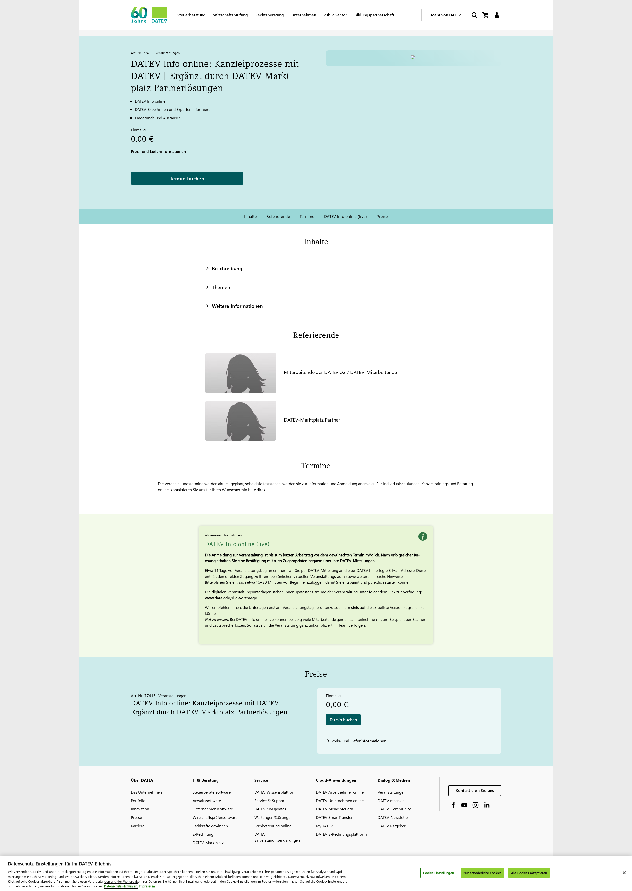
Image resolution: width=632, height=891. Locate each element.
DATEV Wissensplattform (275, 792)
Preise (382, 216)
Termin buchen (187, 178)
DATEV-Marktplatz (208, 842)
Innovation (140, 808)
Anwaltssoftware (207, 800)
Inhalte (250, 216)
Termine (307, 216)
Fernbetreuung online (272, 825)
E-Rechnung (203, 834)
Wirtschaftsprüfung (230, 14)
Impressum (147, 886)
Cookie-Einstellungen (438, 873)
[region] (316, 873)
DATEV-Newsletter (393, 817)
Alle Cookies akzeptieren (529, 873)
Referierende (278, 216)
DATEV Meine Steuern (334, 808)
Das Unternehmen (146, 792)
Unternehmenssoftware (213, 808)
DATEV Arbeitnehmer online (340, 792)
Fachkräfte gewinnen (210, 825)
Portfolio (138, 800)
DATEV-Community (394, 808)
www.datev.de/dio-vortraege (231, 597)
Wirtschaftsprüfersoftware (215, 817)
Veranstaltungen (392, 792)
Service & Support (270, 800)
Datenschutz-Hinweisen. (121, 886)
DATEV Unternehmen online (340, 800)
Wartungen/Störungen (273, 817)
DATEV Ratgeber (392, 825)
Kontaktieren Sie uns (475, 790)
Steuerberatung (191, 14)
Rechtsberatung (269, 14)
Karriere (137, 825)
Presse (136, 817)
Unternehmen (303, 14)
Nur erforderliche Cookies (482, 873)
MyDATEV (324, 825)
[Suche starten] (474, 15)
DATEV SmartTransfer (334, 817)
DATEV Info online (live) (345, 216)
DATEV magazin (391, 800)
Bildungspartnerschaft (374, 14)
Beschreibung (227, 268)
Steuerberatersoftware (212, 792)
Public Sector (335, 14)
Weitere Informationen (237, 305)
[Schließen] (624, 872)
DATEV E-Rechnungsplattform (341, 834)
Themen (221, 286)
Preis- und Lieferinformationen (158, 151)
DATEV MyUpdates (270, 808)
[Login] (497, 15)
